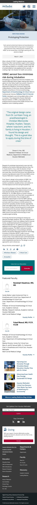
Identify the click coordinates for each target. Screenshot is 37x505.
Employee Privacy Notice (22, 499)
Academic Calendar (24, 473)
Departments (23, 452)
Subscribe (27, 268)
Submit (18, 413)
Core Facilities (5, 482)
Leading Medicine (18, 1)
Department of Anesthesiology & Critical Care (17, 92)
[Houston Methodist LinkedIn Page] (23, 422)
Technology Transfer (7, 486)
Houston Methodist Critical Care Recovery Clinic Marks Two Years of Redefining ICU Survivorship (24, 387)
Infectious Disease (10, 252)
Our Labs (4, 489)
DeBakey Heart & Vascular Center (18, 95)
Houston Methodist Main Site (9, 447)
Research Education (7, 469)
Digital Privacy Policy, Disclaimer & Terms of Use (13, 495)
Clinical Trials (5, 484)
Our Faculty (22, 463)
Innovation (7, 257)
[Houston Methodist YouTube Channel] (18, 422)
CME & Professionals (7, 464)
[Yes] (21, 246)
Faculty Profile (27, 317)
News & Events (23, 465)
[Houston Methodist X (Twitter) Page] (13, 422)
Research (5, 476)
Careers (4, 454)
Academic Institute (6, 449)
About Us (22, 460)
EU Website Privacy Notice (22, 497)
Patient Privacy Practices (8, 497)
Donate (19, 441)
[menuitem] (18, 1)
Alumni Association (6, 471)
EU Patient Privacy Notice (8, 499)
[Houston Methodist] (24, 6)
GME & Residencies (7, 467)
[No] (24, 246)
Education (6, 459)
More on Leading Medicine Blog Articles (18, 397)
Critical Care (23, 252)
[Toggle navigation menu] (34, 6)
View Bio (7, 291)
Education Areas (6, 462)
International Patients (7, 452)
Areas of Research (6, 479)
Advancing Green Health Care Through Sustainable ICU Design (25, 376)
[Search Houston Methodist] (29, 6)
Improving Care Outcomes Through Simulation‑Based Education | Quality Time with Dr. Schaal (25, 366)
